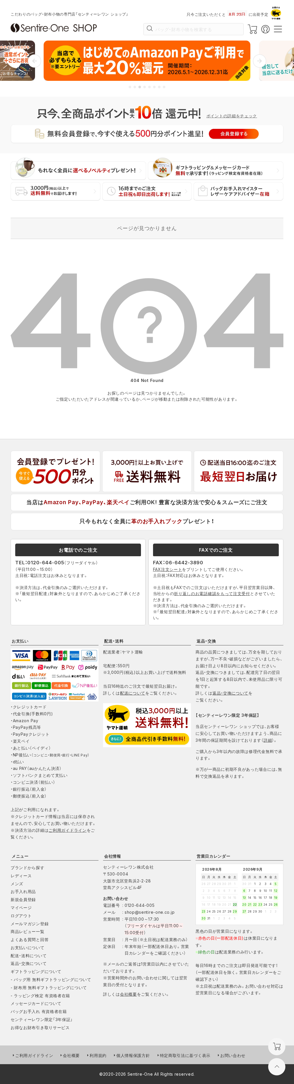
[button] (34, 61)
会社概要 (128, 994)
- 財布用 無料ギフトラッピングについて (49, 987)
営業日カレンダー (214, 856)
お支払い (20, 640)
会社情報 (112, 856)
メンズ (17, 883)
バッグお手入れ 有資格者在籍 (39, 1011)
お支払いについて (28, 947)
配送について (132, 693)
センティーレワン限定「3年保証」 (42, 1019)
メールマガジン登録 (30, 923)
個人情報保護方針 (133, 1055)
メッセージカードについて (36, 1003)
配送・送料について (29, 955)
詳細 (268, 740)
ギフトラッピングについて (36, 971)
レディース (21, 875)
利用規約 (98, 1055)
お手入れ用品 (23, 891)
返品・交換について (230, 693)
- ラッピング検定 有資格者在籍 (40, 995)
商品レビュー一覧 (28, 931)
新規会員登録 (23, 899)
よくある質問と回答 (30, 939)
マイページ (21, 907)
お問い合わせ (232, 1055)
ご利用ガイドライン (67, 830)
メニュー (20, 856)
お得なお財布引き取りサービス (40, 1027)
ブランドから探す (28, 867)
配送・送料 (114, 640)
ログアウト (21, 915)
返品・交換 (206, 640)
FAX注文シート (167, 569)
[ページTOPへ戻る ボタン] (276, 1066)
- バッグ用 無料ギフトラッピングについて (51, 979)
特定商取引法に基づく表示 (185, 1055)
